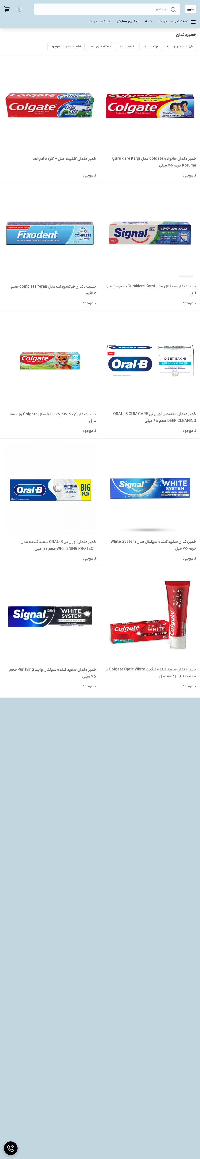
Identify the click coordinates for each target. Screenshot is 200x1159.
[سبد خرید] (7, 9)
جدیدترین (179, 46)
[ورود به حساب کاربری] (20, 9)
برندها (153, 46)
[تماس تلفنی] (11, 1148)
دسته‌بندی (103, 46)
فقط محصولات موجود (65, 46)
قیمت (130, 46)
